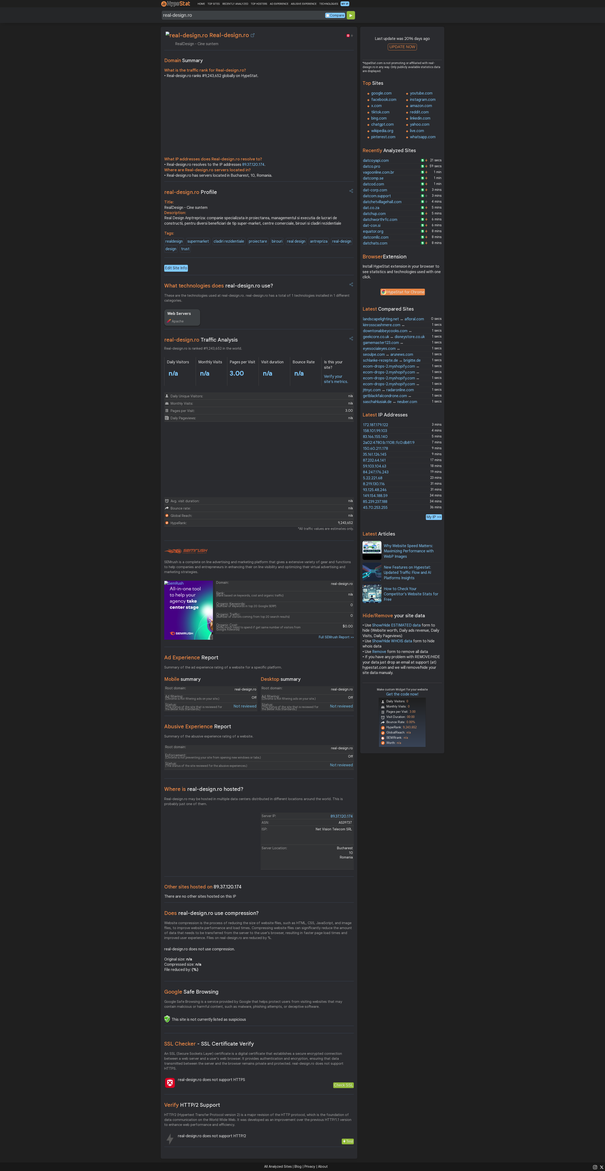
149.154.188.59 (375, 495)
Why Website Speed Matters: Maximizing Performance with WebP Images (409, 551)
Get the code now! (402, 694)
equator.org (373, 231)
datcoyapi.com (376, 160)
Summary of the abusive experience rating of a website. (208, 736)
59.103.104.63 (374, 466)
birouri (277, 241)
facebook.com (383, 99)
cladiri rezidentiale (229, 241)
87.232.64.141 (374, 460)
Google (191, 992)
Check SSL (343, 1085)
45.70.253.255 (375, 507)
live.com (417, 131)
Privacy (309, 1166)
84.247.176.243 (376, 472)
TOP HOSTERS (259, 3)
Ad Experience (191, 657)
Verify (192, 1105)
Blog (298, 1166)
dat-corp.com (375, 190)
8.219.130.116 (374, 484)
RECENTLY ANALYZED (235, 3)
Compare (337, 15)
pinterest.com (383, 137)
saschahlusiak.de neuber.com (390, 401)
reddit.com (419, 112)
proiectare (258, 241)
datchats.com (375, 243)
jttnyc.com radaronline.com (388, 390)
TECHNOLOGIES (328, 3)
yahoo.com (419, 124)
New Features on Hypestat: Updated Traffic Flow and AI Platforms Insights (407, 572)
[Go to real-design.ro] (253, 35)
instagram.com (423, 99)
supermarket (198, 241)
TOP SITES (213, 3)
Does (211, 913)
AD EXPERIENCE (279, 3)
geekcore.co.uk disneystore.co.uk (394, 337)
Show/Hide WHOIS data (392, 641)
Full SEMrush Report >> (336, 637)
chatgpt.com (382, 124)
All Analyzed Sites (278, 1166)
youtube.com (421, 93)
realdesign (174, 241)
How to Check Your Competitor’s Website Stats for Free (411, 594)
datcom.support (377, 196)
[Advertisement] (259, 119)
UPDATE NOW (402, 47)
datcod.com (373, 184)
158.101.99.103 (375, 431)
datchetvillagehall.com (382, 202)
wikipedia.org (382, 131)
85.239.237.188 (375, 501)
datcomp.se (373, 178)
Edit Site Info (176, 268)
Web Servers (179, 313)
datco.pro (371, 166)
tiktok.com (380, 112)
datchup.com (374, 213)
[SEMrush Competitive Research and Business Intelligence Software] (185, 551)
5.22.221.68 (372, 478)
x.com (376, 105)
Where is (203, 789)
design (170, 249)
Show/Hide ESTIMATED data (396, 625)
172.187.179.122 (375, 425)
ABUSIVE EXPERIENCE (303, 3)
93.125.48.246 (375, 490)
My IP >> (434, 517)
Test (349, 1141)
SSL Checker (209, 1044)
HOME (201, 3)
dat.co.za (371, 208)
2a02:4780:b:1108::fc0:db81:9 (389, 442)
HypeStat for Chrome (405, 292)
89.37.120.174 (253, 164)
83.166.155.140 (375, 436)
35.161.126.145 (374, 454)
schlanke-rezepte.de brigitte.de (392, 360)
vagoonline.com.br (378, 172)
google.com (381, 93)
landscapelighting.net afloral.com (393, 319)
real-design (341, 241)
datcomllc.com (376, 237)
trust (185, 249)
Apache (178, 321)
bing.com (379, 118)
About (323, 1166)
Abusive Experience (197, 726)
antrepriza (319, 241)
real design (296, 241)
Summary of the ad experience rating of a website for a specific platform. (223, 667)
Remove (379, 651)
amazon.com (421, 105)
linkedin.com (420, 118)
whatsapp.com (423, 137)
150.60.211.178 (375, 448)
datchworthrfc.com (380, 219)
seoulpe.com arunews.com (388, 354)
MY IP (344, 3)
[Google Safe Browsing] (167, 1018)
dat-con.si (371, 225)
